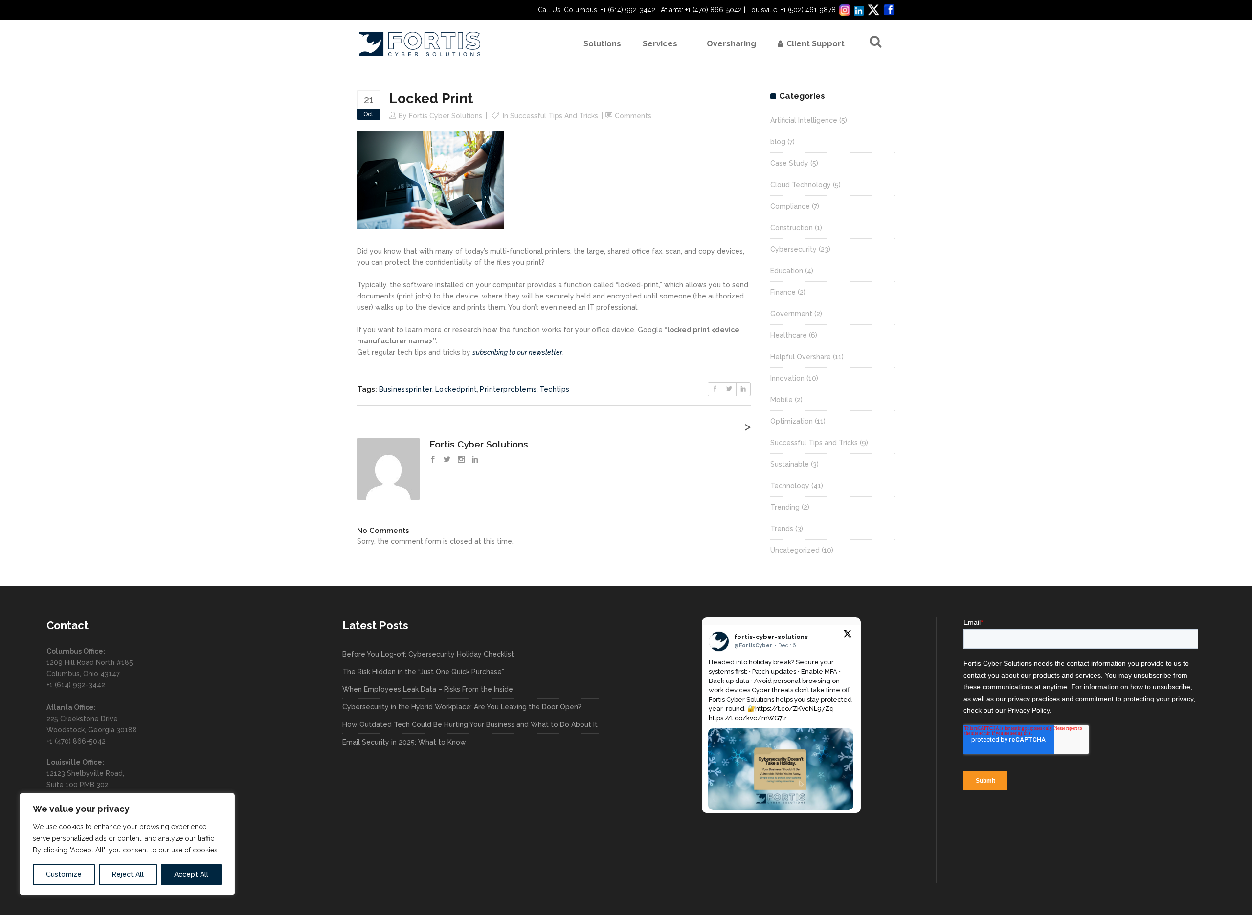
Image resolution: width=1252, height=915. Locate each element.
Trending (785, 507)
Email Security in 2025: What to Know (404, 742)
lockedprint (456, 389)
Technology (789, 485)
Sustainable (789, 464)
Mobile (781, 400)
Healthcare (788, 335)
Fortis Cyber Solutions (445, 116)
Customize (64, 874)
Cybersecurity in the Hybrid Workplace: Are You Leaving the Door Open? (461, 707)
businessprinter (405, 389)
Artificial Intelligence (803, 120)
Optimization (791, 421)
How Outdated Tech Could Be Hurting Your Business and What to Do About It (470, 724)
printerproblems (508, 389)
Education (786, 271)
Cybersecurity (793, 249)
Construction (791, 228)
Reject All (128, 874)
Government (791, 314)
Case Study (789, 163)
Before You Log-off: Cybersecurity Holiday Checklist (428, 654)
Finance (783, 292)
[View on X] (847, 635)
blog (777, 142)
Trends (781, 528)
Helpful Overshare (800, 357)
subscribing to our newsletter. (517, 352)
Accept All (191, 874)
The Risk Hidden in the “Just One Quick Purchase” (423, 672)
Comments (633, 116)
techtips (554, 389)
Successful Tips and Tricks (554, 116)
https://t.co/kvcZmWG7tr (748, 718)
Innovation (787, 378)
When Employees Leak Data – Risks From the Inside (427, 689)
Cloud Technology (800, 185)
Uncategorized (795, 550)
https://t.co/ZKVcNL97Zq (794, 708)
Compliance (790, 206)
